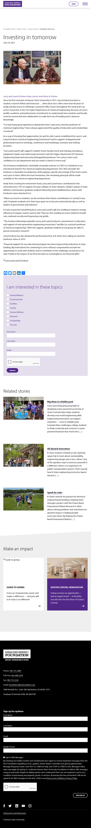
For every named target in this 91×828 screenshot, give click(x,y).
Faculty (13, 308)
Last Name (7, 725)
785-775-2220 (12, 680)
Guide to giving (15, 587)
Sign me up (80, 795)
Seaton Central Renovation (66, 587)
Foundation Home (9, 29)
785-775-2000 (15, 670)
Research (14, 316)
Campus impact (33, 29)
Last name (11, 341)
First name (11, 331)
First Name (7, 715)
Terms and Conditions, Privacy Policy (62, 778)
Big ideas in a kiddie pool (60, 401)
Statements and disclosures (14, 813)
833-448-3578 (17, 675)
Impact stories (21, 29)
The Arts (13, 325)
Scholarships (15, 320)
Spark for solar (54, 492)
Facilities (13, 303)
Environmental (16, 299)
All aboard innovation (58, 448)
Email (9, 350)
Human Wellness (17, 312)
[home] (12, 4)
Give (74, 4)
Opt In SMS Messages (14, 757)
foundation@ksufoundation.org (22, 685)
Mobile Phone (9, 747)
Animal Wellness (16, 295)
